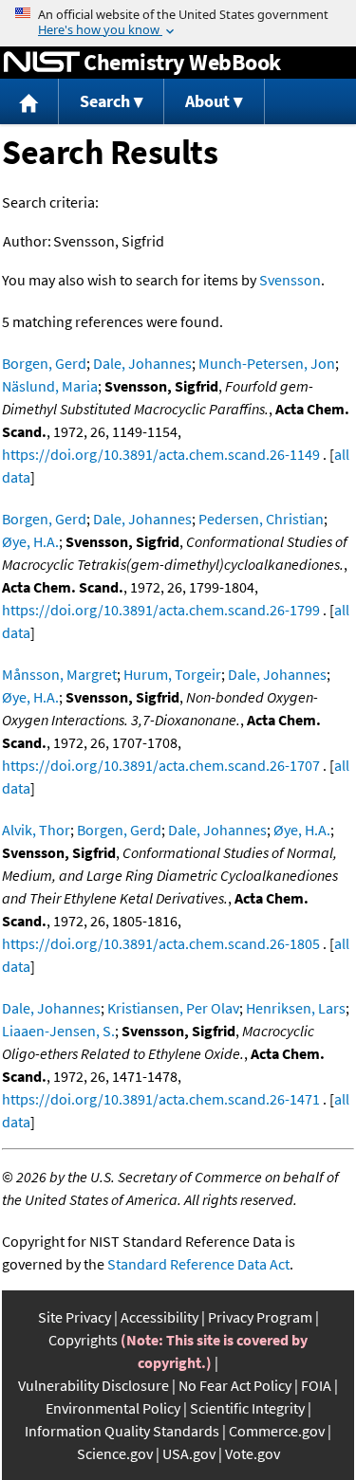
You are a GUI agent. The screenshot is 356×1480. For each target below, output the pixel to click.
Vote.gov (252, 1453)
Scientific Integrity (247, 1407)
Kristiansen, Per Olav (173, 1007)
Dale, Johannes (142, 363)
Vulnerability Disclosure (93, 1385)
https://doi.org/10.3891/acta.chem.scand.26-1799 (161, 609)
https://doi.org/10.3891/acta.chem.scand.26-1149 (161, 454)
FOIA (316, 1385)
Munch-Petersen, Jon (266, 363)
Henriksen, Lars (296, 1007)
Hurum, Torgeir (172, 674)
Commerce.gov (277, 1430)
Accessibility (159, 1316)
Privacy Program (260, 1316)
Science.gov (115, 1453)
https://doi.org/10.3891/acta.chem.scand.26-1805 (161, 943)
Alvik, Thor (36, 829)
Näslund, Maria (50, 385)
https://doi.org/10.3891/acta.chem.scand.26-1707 (161, 765)
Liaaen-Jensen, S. (58, 1030)
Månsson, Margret (59, 674)
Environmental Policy (113, 1407)
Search (105, 101)
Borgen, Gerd (44, 363)
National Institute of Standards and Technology (42, 62)
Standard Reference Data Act (198, 1263)
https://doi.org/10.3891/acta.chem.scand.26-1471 (161, 1098)
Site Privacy (74, 1316)
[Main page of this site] (29, 102)
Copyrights (83, 1339)
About (207, 101)
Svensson (290, 279)
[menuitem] (29, 102)
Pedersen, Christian (261, 518)
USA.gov (188, 1453)
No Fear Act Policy (234, 1385)
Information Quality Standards (122, 1430)
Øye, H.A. (30, 541)
